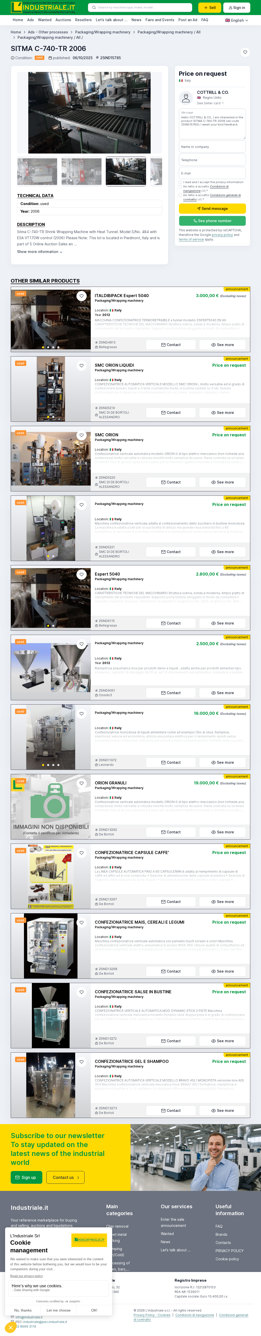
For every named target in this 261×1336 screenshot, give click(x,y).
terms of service (191, 239)
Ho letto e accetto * (206, 189)
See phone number (214, 221)
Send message (215, 208)
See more (225, 344)
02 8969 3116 (26, 1326)
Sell (212, 7)
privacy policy (222, 235)
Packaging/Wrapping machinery (102, 32)
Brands (221, 1234)
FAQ (204, 20)
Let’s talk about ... (111, 20)
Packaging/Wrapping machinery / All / (50, 37)
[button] (43, 347)
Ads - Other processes (48, 32)
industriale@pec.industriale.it (45, 1322)
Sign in (239, 7)
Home (18, 20)
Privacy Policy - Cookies (152, 1315)
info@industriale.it (29, 1317)
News (136, 20)
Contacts (223, 1242)
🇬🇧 (234, 20)
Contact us (63, 1177)
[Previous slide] (28, 113)
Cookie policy (227, 1259)
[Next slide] (151, 113)
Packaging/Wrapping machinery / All (169, 32)
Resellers (83, 20)
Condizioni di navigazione (194, 1315)
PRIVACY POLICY (230, 1251)
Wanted (44, 20)
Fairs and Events (160, 20)
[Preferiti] (245, 52)
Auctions (63, 20)
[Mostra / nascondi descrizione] (40, 251)
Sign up (29, 1177)
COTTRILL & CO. (213, 92)
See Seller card (209, 103)
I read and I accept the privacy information (213, 182)
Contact (174, 344)
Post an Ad (187, 20)
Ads (30, 20)
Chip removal (117, 1226)
